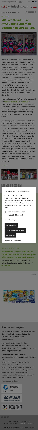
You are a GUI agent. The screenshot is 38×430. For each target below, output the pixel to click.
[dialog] (19, 215)
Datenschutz (17, 240)
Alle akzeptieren (11, 225)
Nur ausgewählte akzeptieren (15, 230)
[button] (6, 215)
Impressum (8, 240)
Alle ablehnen (10, 235)
